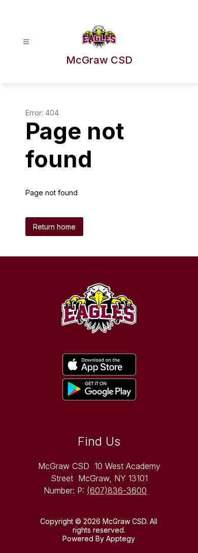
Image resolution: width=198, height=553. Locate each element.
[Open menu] (26, 42)
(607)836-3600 (117, 490)
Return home (54, 226)
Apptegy (120, 538)
